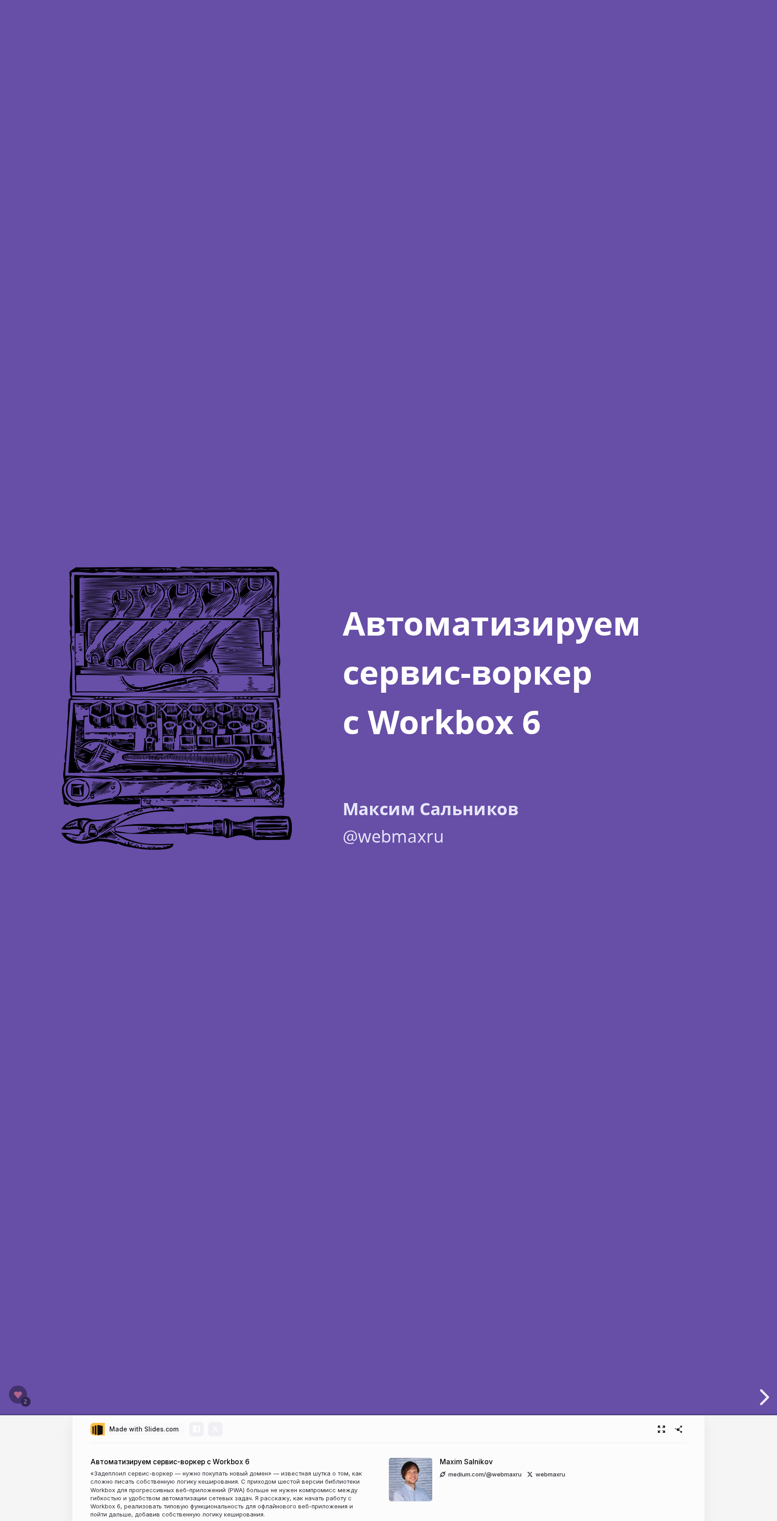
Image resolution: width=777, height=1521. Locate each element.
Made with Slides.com (144, 1429)
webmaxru (550, 1474)
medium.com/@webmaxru (485, 1474)
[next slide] (763, 1397)
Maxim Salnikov (466, 1462)
